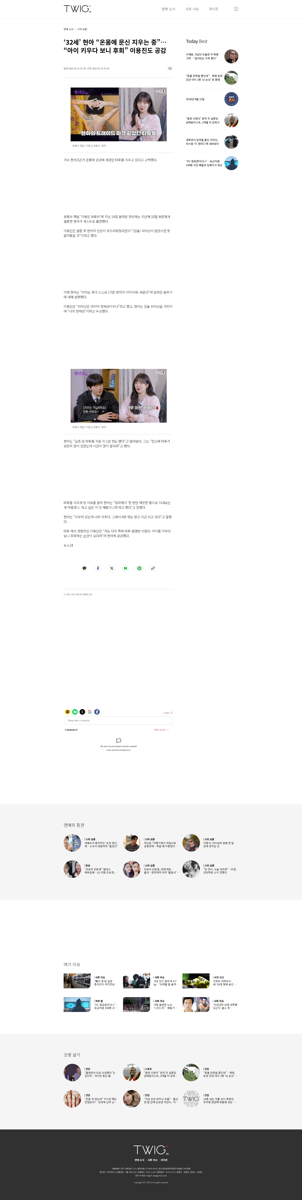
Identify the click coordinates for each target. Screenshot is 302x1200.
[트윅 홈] (77, 9)
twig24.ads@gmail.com (156, 1175)
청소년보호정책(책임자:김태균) (171, 1168)
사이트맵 (186, 1168)
